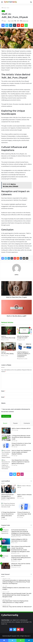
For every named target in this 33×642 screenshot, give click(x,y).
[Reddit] (18, 258)
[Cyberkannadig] (10, 2)
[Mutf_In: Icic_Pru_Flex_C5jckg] (8, 346)
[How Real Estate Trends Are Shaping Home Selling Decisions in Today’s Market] (5, 558)
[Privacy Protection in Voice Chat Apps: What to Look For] (6, 446)
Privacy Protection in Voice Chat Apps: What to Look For (24, 514)
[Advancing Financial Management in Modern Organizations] (8, 489)
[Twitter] (5, 258)
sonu (5, 21)
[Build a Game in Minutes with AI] (6, 431)
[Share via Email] (24, 258)
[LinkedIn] (9, 258)
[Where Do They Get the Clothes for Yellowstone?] (5, 566)
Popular (15, 423)
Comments (27, 423)
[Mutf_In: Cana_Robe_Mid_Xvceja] (8, 331)
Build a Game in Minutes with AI (21, 428)
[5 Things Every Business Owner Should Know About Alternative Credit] (6, 438)
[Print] (27, 258)
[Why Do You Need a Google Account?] (24, 331)
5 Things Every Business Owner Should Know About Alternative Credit (21, 437)
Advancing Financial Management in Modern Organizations (8, 496)
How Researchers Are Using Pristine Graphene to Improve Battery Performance (20, 461)
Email (3, 397)
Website (3, 403)
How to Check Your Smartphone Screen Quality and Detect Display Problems (21, 452)
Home (4, 7)
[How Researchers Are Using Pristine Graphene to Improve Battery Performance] (6, 464)
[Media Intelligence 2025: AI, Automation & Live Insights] (5, 541)
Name (3, 391)
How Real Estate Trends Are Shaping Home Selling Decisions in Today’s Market (21, 557)
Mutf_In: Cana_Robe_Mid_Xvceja (8, 337)
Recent (5, 423)
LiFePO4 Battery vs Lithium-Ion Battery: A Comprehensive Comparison (23, 354)
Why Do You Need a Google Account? (23, 337)
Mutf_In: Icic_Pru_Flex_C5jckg (7, 352)
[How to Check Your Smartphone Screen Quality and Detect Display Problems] (6, 454)
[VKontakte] (21, 258)
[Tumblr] (12, 258)
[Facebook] (2, 258)
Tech (8, 7)
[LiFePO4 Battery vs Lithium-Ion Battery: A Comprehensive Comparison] (24, 346)
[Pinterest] (15, 258)
